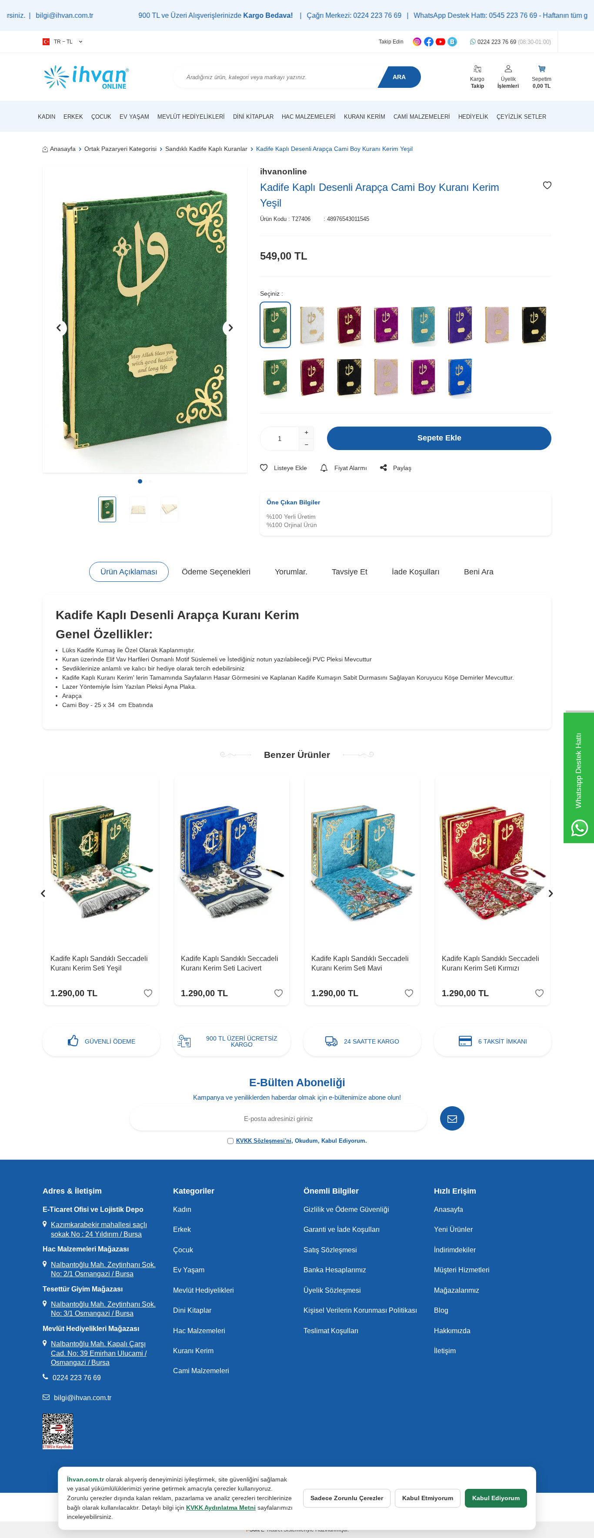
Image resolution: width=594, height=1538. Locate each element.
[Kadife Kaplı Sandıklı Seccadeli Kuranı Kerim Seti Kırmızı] (492, 861)
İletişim (445, 1351)
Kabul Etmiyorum (427, 1498)
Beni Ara (479, 571)
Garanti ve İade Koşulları (342, 1229)
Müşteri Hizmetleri (462, 1270)
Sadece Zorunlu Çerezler (346, 1498)
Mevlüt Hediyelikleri (191, 116)
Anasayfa (63, 148)
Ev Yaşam (134, 116)
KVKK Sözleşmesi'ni (263, 1141)
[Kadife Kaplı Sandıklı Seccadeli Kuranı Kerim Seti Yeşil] (101, 861)
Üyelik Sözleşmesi (332, 1290)
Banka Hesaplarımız (335, 1270)
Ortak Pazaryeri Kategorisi (120, 148)
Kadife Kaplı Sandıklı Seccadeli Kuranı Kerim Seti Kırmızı (490, 963)
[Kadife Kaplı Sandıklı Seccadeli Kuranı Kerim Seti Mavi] (362, 861)
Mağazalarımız (456, 1290)
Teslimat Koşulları (331, 1330)
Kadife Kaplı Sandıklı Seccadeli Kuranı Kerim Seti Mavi (360, 963)
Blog (441, 1310)
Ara (399, 76)
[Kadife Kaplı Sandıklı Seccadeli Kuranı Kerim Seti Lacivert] (231, 861)
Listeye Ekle (290, 467)
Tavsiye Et (349, 571)
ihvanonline (283, 171)
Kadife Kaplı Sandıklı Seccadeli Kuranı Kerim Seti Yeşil (99, 963)
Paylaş (402, 467)
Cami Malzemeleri (422, 116)
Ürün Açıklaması (128, 571)
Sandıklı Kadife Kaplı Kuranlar (206, 148)
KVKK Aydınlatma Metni (221, 1507)
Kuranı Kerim (364, 116)
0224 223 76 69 (513, 42)
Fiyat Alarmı (350, 467)
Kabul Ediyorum (496, 1498)
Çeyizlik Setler (521, 116)
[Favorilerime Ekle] (148, 993)
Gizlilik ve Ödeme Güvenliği (346, 1209)
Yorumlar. (291, 571)
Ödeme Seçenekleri (216, 571)
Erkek (73, 116)
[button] (140, 481)
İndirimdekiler (455, 1250)
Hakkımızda (452, 1330)
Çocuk (101, 116)
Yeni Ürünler (453, 1229)
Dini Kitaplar (253, 116)
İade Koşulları (416, 571)
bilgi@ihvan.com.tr (82, 1397)
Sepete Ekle (439, 438)
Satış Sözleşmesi (330, 1250)
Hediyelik (473, 116)
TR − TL (63, 42)
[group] (145, 319)
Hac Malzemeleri (309, 116)
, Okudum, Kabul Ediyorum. (301, 1141)
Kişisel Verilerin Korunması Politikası (360, 1310)
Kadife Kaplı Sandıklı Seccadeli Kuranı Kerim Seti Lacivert (229, 963)
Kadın (46, 116)
